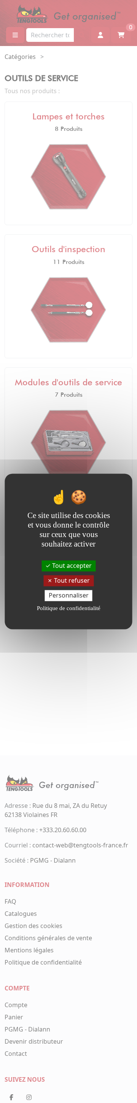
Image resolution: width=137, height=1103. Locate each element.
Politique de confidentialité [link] (68, 609)
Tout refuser (71, 580)
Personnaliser (69, 595)
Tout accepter (71, 565)
